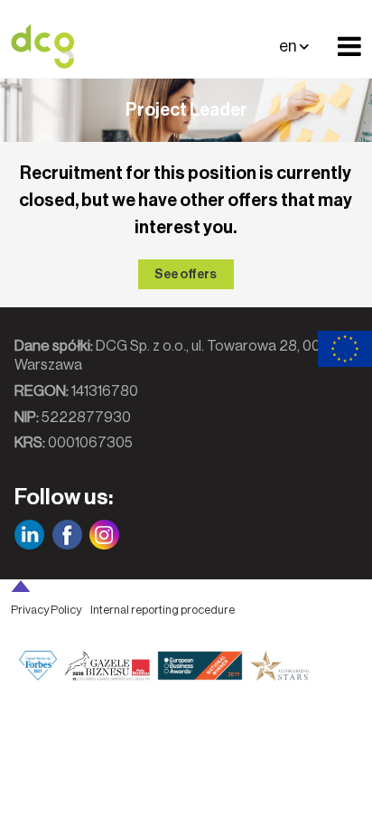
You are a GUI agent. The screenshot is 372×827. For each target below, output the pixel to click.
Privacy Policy (46, 610)
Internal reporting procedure (162, 610)
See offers (185, 274)
